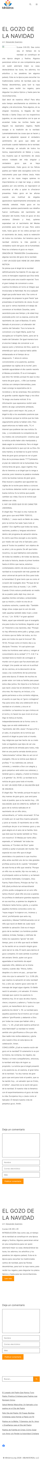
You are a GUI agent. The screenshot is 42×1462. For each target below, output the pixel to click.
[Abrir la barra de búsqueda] (30, 4)
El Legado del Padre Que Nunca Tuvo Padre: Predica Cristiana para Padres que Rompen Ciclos (19, 1396)
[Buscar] (36, 1379)
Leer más (8, 1278)
